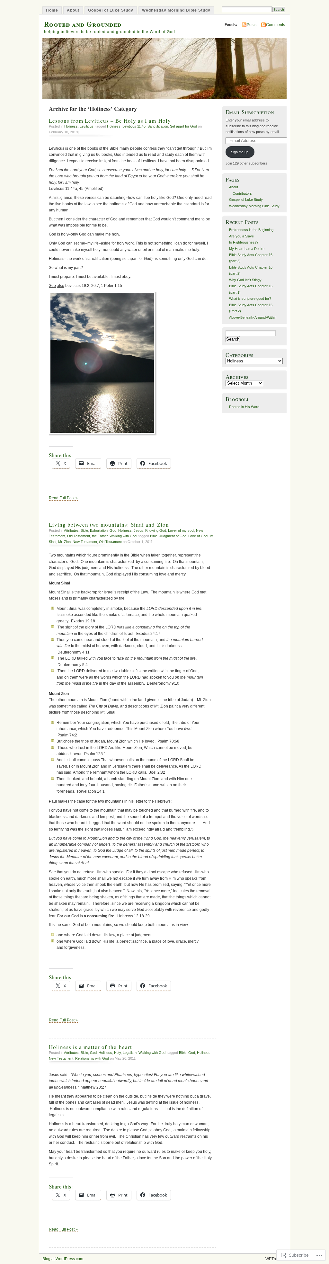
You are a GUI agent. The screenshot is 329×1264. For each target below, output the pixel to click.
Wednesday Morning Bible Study (176, 10)
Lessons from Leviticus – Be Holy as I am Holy (110, 120)
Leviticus (86, 126)
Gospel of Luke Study (110, 10)
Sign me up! (240, 152)
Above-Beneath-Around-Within (252, 317)
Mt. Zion (64, 542)
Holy (117, 1053)
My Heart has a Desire (246, 249)
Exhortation (99, 530)
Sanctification (157, 126)
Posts (251, 24)
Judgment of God (172, 536)
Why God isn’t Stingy (245, 280)
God (113, 530)
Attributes (71, 530)
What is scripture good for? (250, 298)
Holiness (71, 126)
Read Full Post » (63, 498)
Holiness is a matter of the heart (90, 1047)
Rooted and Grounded (82, 24)
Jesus (138, 530)
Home (52, 10)
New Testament (85, 542)
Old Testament (78, 536)
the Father (100, 536)
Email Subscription (250, 112)
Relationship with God (92, 1058)
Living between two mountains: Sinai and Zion (109, 524)
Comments (275, 24)
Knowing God (155, 530)
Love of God (198, 536)
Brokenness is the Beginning (251, 230)
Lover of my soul (181, 530)
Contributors (242, 193)
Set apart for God (183, 126)
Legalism (130, 1053)
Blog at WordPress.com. (63, 1259)
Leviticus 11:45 (134, 126)
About (73, 10)
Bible (84, 530)
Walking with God (123, 536)
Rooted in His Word (244, 407)
